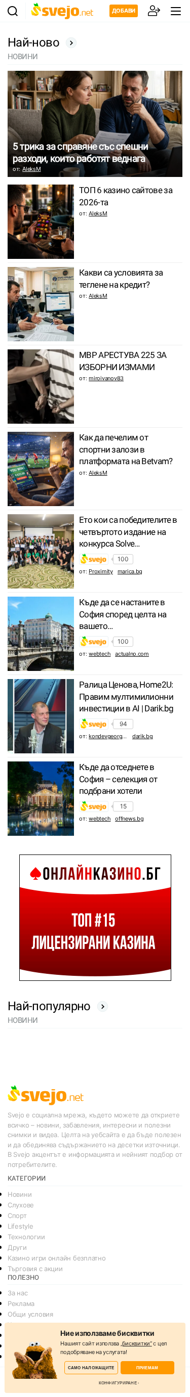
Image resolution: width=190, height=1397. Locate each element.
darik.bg (142, 736)
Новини (19, 1194)
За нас (17, 1293)
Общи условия (30, 1314)
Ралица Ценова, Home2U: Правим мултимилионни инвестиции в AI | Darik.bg (126, 697)
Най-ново (33, 42)
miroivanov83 (106, 378)
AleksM (31, 169)
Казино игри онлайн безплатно (56, 1258)
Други (17, 1247)
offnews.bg (129, 819)
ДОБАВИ (123, 10)
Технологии (26, 1237)
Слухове (21, 1205)
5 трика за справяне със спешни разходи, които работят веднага (80, 152)
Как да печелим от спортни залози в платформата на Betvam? (125, 449)
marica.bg (130, 571)
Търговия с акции (35, 1269)
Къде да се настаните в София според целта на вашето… (122, 614)
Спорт (17, 1215)
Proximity (101, 571)
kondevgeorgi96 (109, 736)
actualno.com (132, 654)
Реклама (21, 1303)
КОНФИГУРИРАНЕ (118, 1382)
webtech (99, 654)
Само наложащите (91, 1367)
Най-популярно (49, 1006)
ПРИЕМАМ (147, 1367)
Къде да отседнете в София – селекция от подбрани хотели (118, 779)
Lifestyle (20, 1226)
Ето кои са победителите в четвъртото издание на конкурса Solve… (128, 532)
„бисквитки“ (136, 1343)
